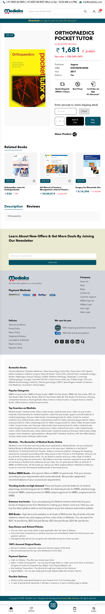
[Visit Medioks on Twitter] (62, 341)
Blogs (82, 289)
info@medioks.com (92, 2)
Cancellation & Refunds (19, 340)
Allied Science (21, 402)
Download (34, 21)
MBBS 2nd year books (37, 394)
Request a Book (15, 348)
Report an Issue (15, 344)
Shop (82, 285)
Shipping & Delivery (17, 336)
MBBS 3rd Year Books (57, 394)
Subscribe (52, 262)
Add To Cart (75, 121)
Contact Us (85, 293)
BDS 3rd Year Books (47, 397)
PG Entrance (81, 397)
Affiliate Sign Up (87, 301)
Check (84, 111)
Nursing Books (35, 400)
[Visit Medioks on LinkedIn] (77, 341)
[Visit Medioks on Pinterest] (72, 341)
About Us (84, 282)
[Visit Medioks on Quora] (83, 341)
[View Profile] (94, 11)
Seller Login (85, 312)
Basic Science (49, 400)
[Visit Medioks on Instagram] (67, 341)
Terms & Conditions (17, 325)
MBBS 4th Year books (77, 394)
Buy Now (93, 121)
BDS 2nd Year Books (28, 397)
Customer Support (88, 297)
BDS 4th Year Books (65, 397)
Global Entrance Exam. (39, 402)
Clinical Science (63, 400)
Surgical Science (78, 400)
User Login (84, 308)
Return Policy (14, 332)
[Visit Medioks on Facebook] (57, 341)
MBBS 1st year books (18, 394)
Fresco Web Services (70, 598)
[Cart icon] (34, 181)
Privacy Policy (14, 329)
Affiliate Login (86, 305)
